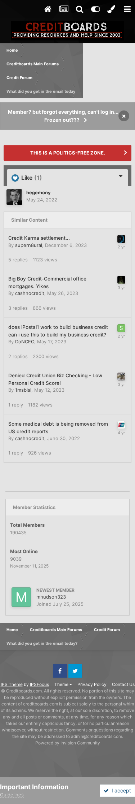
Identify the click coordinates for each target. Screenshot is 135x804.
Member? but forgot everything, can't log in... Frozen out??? (63, 116)
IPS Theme (12, 684)
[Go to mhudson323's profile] (21, 597)
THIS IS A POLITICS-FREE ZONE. (67, 153)
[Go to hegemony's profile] (14, 197)
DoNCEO (24, 341)
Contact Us (123, 684)
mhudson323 (51, 597)
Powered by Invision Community (67, 743)
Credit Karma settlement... (39, 238)
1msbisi (23, 390)
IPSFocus (39, 684)
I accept (120, 790)
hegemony (38, 192)
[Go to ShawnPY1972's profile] (121, 328)
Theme (61, 684)
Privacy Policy (92, 684)
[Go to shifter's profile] (121, 280)
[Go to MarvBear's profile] (121, 377)
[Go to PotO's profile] (121, 425)
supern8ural (28, 245)
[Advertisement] (109, 71)
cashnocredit (29, 293)
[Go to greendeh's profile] (121, 239)
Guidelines (12, 795)
